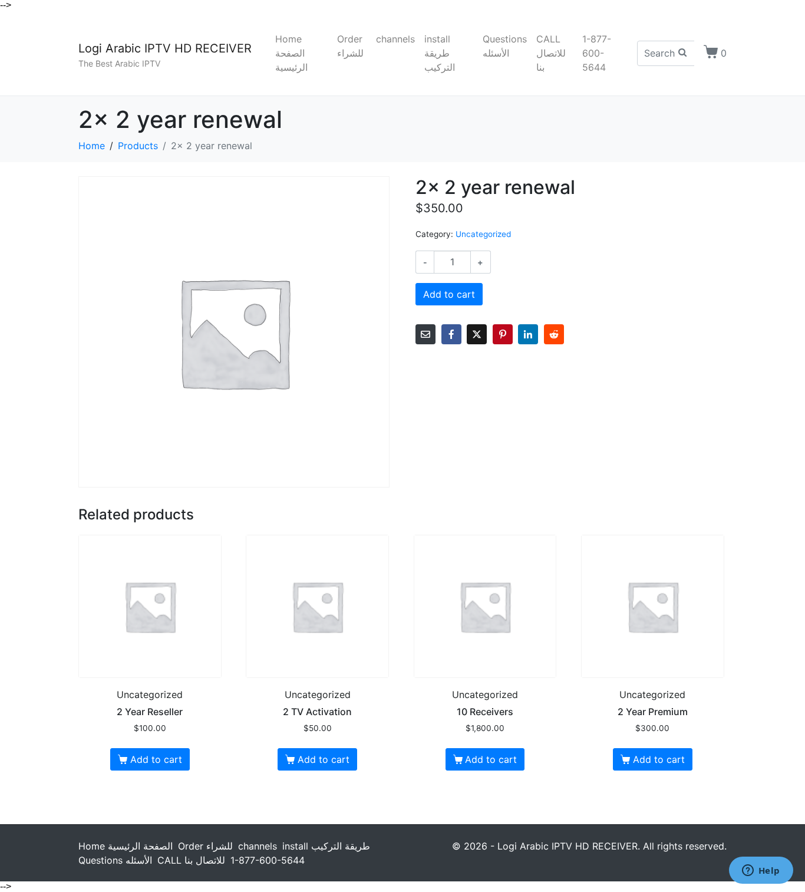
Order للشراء (350, 46)
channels (395, 39)
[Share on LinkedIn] (528, 334)
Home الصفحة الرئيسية (291, 53)
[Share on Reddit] (554, 334)
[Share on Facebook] (451, 334)
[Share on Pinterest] (503, 334)
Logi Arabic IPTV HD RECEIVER (165, 48)
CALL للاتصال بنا (551, 53)
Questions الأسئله (505, 46)
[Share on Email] (425, 334)
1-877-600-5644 (596, 53)
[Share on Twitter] (477, 334)
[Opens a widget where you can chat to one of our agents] (760, 871)
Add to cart (449, 294)
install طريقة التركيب (439, 53)
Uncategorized (483, 234)
